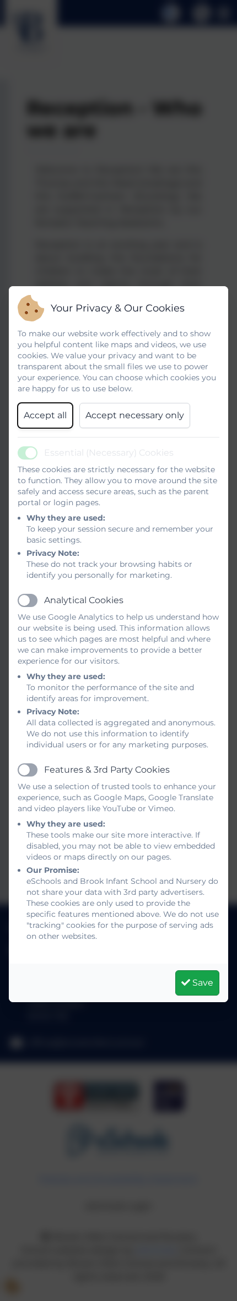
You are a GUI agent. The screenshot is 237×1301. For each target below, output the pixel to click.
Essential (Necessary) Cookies (109, 452)
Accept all (45, 415)
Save (201, 982)
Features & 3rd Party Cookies (107, 769)
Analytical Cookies (83, 600)
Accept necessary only (134, 415)
